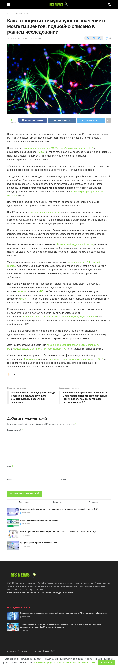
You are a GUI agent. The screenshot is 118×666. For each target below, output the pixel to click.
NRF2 (41, 291)
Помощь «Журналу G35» (45, 650)
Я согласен (106, 662)
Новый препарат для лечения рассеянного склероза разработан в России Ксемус (58, 531)
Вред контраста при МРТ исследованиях (39, 542)
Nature (41, 151)
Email (11, 479)
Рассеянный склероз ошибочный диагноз (39, 520)
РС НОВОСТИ (22, 13)
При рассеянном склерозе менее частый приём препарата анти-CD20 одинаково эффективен (63, 613)
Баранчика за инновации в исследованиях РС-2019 (75, 359)
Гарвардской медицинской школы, (75, 244)
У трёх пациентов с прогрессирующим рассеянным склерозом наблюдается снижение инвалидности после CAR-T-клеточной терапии (60, 625)
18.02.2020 (11, 38)
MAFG (23, 298)
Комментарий (15, 430)
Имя (10, 466)
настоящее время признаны (45, 212)
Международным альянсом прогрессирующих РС (39, 348)
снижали (21, 291)
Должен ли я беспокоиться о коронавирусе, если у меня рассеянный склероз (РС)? (59, 509)
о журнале (11, 650)
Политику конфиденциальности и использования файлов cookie (64, 662)
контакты (25, 650)
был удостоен (31, 359)
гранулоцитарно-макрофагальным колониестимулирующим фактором (59, 316)
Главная (10, 13)
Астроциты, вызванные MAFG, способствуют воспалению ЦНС (59, 148)
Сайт (63, 479)
